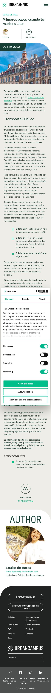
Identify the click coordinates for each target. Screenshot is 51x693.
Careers (29, 634)
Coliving (11, 617)
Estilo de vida (25, 501)
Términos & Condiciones (43, 679)
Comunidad (13, 625)
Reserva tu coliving (25, 597)
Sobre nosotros (33, 625)
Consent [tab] (9, 299)
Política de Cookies (23, 680)
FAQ (9, 629)
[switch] (44, 355)
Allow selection (25, 391)
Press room (32, 679)
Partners (11, 634)
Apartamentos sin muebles (32, 618)
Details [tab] (25, 299)
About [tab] (42, 299)
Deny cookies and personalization (26, 400)
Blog (10, 638)
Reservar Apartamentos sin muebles (25, 607)
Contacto (30, 629)
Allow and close (25, 384)
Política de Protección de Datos (9, 680)
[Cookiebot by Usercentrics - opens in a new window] (36, 291)
